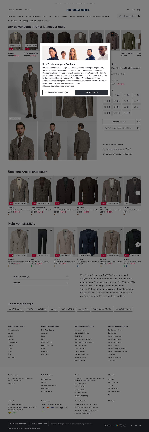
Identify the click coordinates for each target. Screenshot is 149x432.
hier (58, 83)
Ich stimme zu (92, 92)
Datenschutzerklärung (58, 86)
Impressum (70, 86)
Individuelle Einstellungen (57, 92)
